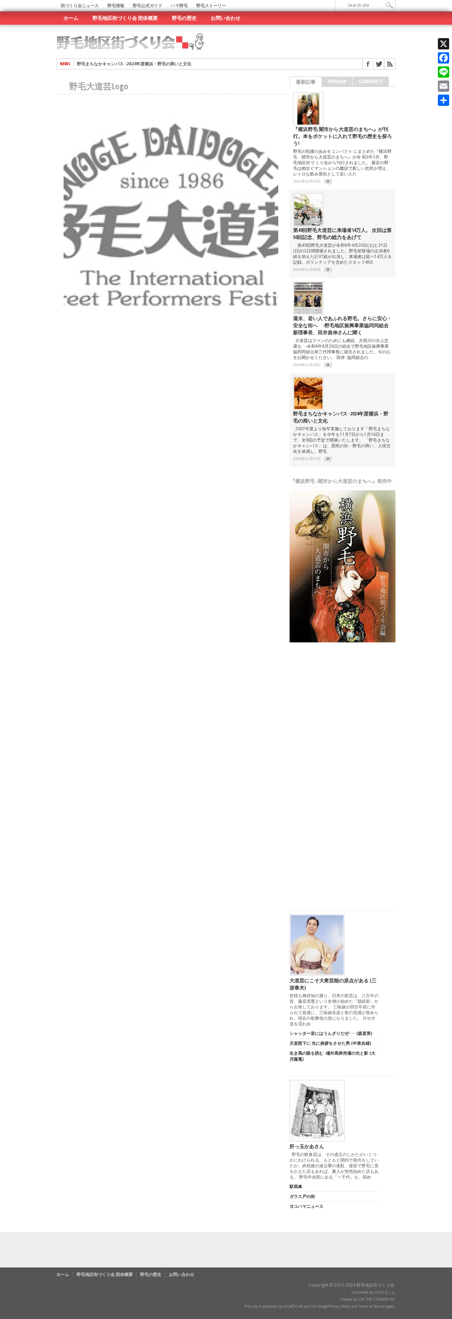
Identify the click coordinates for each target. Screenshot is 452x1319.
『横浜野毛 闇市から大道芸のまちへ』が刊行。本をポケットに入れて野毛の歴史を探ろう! (342, 136)
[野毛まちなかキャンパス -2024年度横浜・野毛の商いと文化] (308, 407)
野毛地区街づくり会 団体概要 (125, 17)
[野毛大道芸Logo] (170, 328)
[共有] (443, 100)
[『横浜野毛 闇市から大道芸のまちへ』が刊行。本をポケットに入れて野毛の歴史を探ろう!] (308, 123)
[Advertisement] (343, 792)
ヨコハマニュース (306, 1206)
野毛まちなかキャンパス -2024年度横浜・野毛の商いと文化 (134, 64)
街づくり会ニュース (80, 5)
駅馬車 (296, 1186)
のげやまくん (385, 1292)
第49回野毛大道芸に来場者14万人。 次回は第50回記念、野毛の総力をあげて (342, 233)
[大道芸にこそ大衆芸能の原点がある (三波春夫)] (317, 974)
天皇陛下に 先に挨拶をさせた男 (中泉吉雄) (330, 1043)
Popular (337, 81)
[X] (443, 44)
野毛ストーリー (211, 5)
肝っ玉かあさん (307, 1146)
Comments (371, 81)
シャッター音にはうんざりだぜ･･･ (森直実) (331, 1033)
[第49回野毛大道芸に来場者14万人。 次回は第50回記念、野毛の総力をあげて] (308, 224)
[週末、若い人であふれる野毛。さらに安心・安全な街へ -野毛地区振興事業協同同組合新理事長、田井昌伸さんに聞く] (308, 312)
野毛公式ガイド (147, 5)
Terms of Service (372, 1306)
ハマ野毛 (179, 5)
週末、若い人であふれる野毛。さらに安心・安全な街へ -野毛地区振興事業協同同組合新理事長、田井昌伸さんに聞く (342, 325)
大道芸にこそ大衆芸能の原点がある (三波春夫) (333, 984)
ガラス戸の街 (302, 1196)
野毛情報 (115, 5)
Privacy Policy (339, 1306)
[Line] (443, 72)
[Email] (443, 86)
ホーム (71, 17)
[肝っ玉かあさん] (317, 1140)
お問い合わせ (225, 17)
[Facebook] (443, 58)
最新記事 (306, 81)
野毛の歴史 (184, 17)
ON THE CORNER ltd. (377, 1299)
